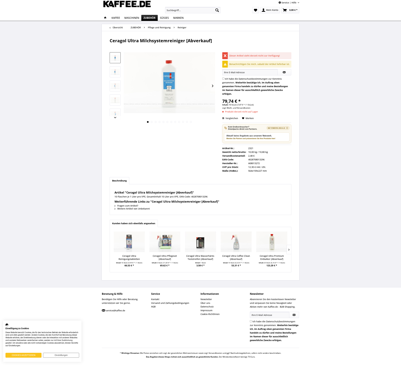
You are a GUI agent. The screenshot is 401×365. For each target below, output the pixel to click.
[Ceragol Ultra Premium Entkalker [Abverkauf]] (271, 242)
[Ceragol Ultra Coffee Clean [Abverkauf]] (236, 242)
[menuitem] (192, 10)
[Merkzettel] (255, 10)
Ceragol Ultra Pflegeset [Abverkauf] (165, 257)
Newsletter (206, 299)
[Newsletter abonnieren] (294, 315)
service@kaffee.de (115, 310)
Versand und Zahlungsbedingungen (170, 302)
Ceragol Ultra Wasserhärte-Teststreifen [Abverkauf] (200, 257)
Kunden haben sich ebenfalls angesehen (133, 223)
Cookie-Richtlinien (210, 314)
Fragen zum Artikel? (127, 205)
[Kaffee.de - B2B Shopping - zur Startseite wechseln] (127, 7)
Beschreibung (119, 180)
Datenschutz (207, 306)
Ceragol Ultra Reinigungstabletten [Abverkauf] (129, 257)
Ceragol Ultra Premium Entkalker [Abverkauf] (272, 257)
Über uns (205, 302)
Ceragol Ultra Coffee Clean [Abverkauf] (236, 257)
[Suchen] (217, 10)
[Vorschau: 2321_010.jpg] (115, 99)
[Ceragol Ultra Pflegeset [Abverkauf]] (164, 242)
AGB (153, 306)
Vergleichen (231, 118)
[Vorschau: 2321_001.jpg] (115, 57)
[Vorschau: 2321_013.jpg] (115, 114)
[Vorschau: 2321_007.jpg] (115, 85)
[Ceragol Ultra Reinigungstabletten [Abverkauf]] (129, 242)
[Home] (105, 18)
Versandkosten (243, 108)
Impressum (206, 310)
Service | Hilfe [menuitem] (289, 2)
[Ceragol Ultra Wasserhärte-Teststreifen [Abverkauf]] (200, 242)
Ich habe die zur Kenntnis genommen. (255, 86)
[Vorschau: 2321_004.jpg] (115, 71)
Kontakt (155, 299)
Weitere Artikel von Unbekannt (133, 208)
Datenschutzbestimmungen (253, 78)
